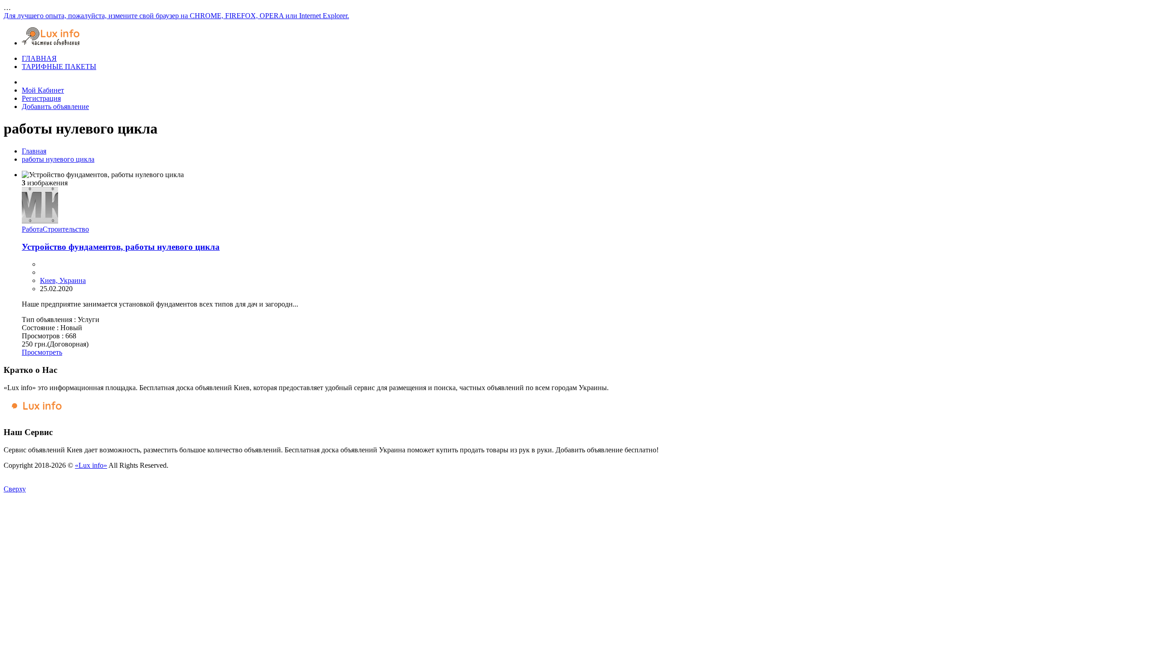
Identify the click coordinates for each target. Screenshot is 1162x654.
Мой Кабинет (43, 90)
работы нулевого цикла (58, 159)
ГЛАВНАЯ (39, 58)
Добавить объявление (55, 106)
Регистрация (41, 98)
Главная (34, 151)
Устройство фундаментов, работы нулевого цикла (121, 247)
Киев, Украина (63, 280)
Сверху (15, 489)
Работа (32, 229)
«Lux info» (91, 465)
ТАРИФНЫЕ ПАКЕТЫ (59, 66)
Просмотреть (42, 352)
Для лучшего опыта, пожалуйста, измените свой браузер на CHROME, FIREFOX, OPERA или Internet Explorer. (176, 16)
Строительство (66, 229)
